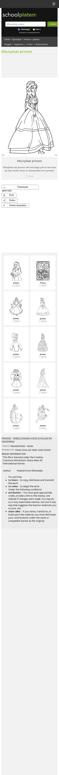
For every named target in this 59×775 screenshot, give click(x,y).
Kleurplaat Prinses (18, 446)
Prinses (27, 39)
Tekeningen (25, 29)
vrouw (40, 450)
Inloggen (7, 44)
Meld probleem (42, 44)
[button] (15, 205)
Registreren (18, 44)
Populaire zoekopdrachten (29, 32)
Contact (29, 44)
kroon (24, 450)
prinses (36, 39)
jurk (29, 450)
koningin (47, 450)
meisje (34, 450)
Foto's (38, 29)
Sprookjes (17, 39)
